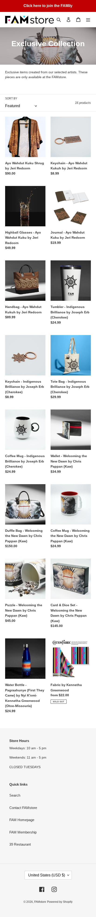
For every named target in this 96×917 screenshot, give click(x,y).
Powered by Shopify (59, 901)
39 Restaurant (20, 844)
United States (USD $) (46, 875)
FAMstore (40, 901)
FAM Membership (23, 832)
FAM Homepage (21, 820)
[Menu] (88, 19)
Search (14, 795)
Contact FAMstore (23, 808)
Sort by (11, 98)
